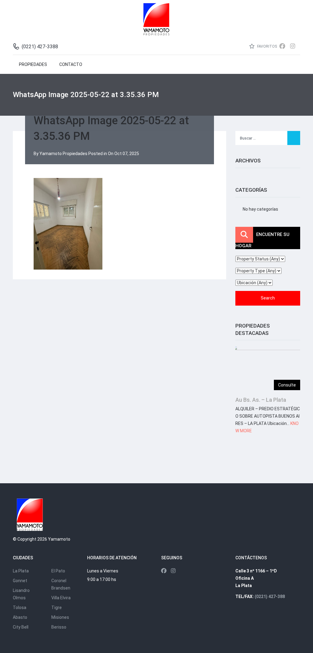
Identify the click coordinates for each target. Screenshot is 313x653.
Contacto (70, 64)
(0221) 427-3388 (40, 46)
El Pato (58, 570)
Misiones (60, 617)
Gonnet (20, 580)
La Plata (21, 570)
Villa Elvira (61, 597)
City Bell (20, 627)
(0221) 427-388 (270, 596)
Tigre (56, 607)
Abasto (20, 617)
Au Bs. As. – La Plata (260, 400)
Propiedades (33, 64)
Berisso (58, 627)
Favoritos (266, 46)
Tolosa (19, 607)
